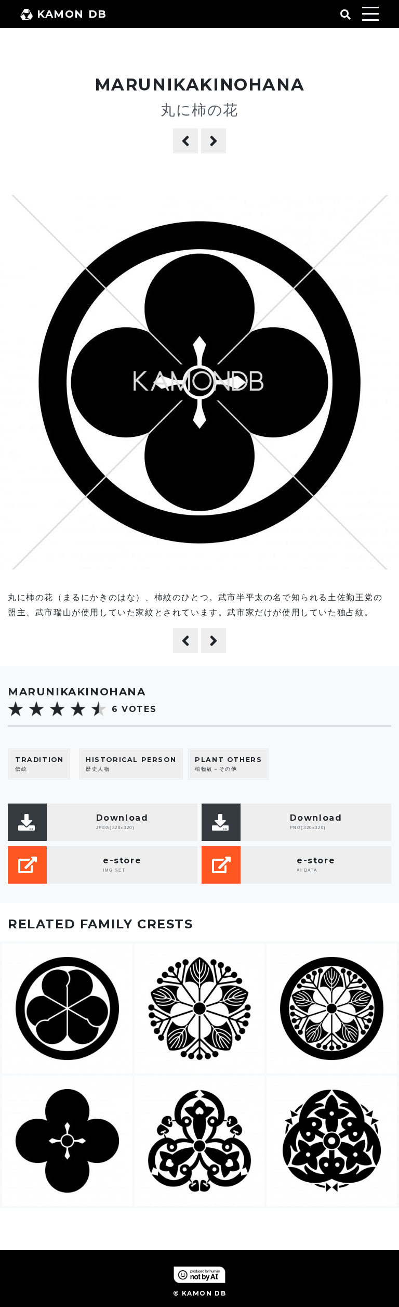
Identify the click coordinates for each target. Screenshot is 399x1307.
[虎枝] (213, 140)
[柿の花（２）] (185, 140)
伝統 (39, 764)
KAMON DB (72, 14)
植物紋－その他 (228, 764)
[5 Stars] (99, 709)
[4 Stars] (78, 709)
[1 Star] (15, 709)
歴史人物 (131, 764)
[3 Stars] (57, 709)
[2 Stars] (36, 709)
